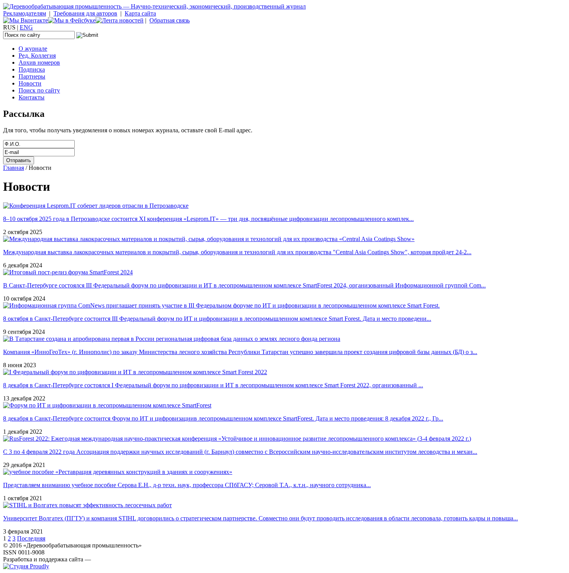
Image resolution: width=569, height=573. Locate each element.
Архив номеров (39, 62)
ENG (26, 27)
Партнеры (32, 76)
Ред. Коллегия (37, 55)
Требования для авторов (85, 13)
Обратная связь (169, 20)
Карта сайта (140, 13)
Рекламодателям (24, 13)
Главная (13, 167)
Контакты (32, 97)
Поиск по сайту (39, 90)
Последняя (31, 538)
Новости (30, 83)
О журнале (33, 48)
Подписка (32, 69)
